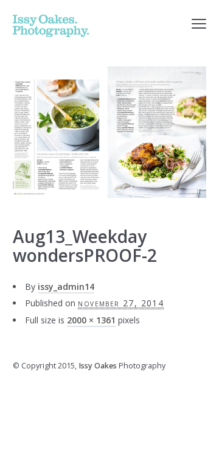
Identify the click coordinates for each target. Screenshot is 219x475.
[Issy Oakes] (51, 26)
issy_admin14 (66, 286)
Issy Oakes (97, 366)
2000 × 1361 (91, 320)
